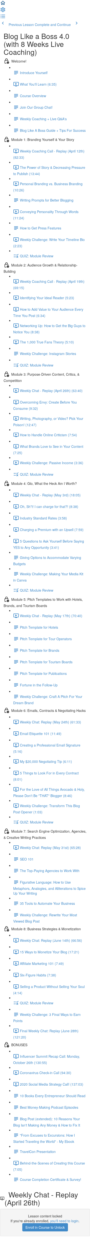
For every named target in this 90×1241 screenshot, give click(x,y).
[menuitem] (3, 11)
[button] (3, 4)
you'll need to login (64, 1220)
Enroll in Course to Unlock (45, 1227)
